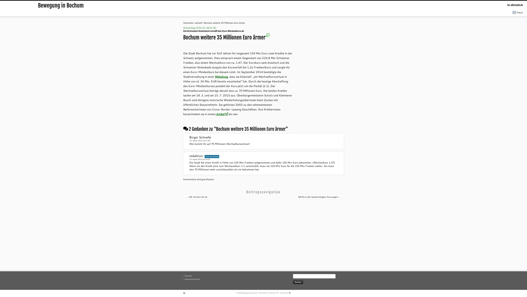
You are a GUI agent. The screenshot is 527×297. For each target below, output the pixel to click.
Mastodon (186, 284)
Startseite (188, 22)
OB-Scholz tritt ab (196, 196)
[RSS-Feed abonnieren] (185, 293)
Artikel (220, 114)
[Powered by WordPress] (290, 292)
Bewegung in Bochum (61, 5)
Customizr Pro (274, 293)
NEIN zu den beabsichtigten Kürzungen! (319, 196)
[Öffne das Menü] (514, 13)
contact (193, 284)
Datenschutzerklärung (192, 279)
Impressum (188, 276)
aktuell (198, 22)
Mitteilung (221, 77)
